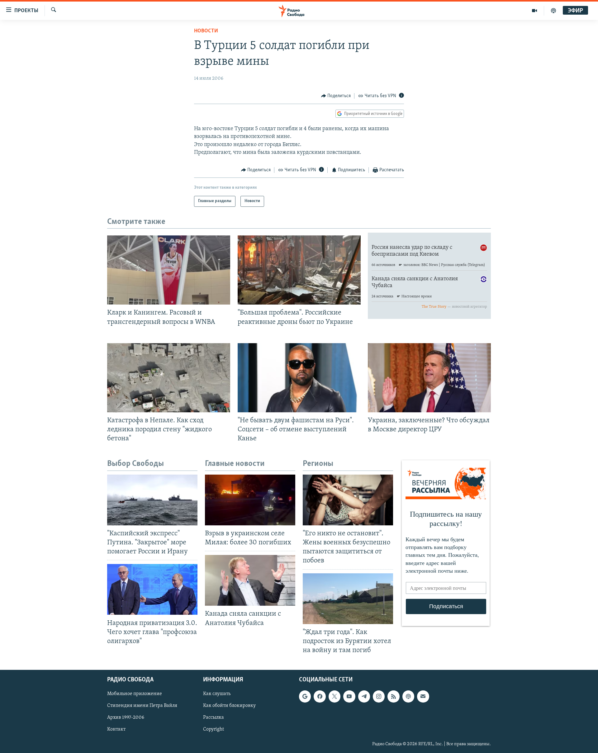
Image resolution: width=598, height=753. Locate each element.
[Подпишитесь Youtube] (349, 696)
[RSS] (393, 696)
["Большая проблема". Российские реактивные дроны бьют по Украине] (299, 270)
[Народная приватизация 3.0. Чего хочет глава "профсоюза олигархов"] (152, 589)
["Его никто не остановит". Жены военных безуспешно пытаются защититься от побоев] (348, 500)
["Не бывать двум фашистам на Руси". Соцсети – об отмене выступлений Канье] (299, 377)
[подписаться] (423, 696)
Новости (206, 31)
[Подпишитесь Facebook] (319, 696)
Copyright (213, 729)
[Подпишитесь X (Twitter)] (334, 696)
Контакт (116, 729)
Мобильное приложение (134, 693)
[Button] (336, 96)
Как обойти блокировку (229, 705)
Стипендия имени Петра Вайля (142, 705)
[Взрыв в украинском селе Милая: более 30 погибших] (250, 500)
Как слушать (216, 693)
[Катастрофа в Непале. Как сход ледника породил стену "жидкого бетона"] (168, 377)
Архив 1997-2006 (125, 717)
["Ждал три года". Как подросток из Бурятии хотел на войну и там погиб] (348, 598)
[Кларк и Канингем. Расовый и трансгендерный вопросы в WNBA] (168, 270)
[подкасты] (553, 10)
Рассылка (213, 717)
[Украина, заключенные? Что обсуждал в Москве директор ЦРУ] (429, 377)
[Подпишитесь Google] (305, 696)
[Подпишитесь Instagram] (379, 696)
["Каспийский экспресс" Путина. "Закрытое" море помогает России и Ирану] (152, 500)
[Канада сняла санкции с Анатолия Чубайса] (250, 580)
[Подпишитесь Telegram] (364, 696)
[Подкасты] (408, 696)
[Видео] (534, 10)
